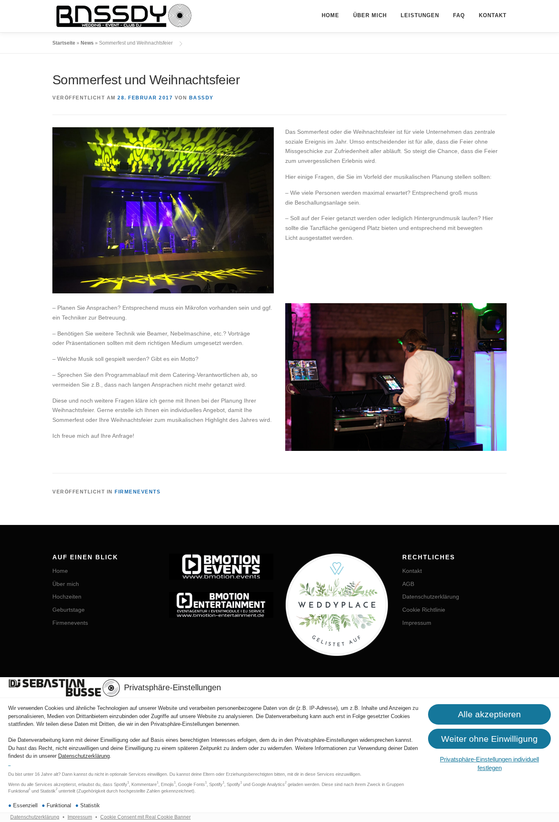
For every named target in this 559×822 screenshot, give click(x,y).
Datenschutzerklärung (84, 756)
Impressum (80, 817)
